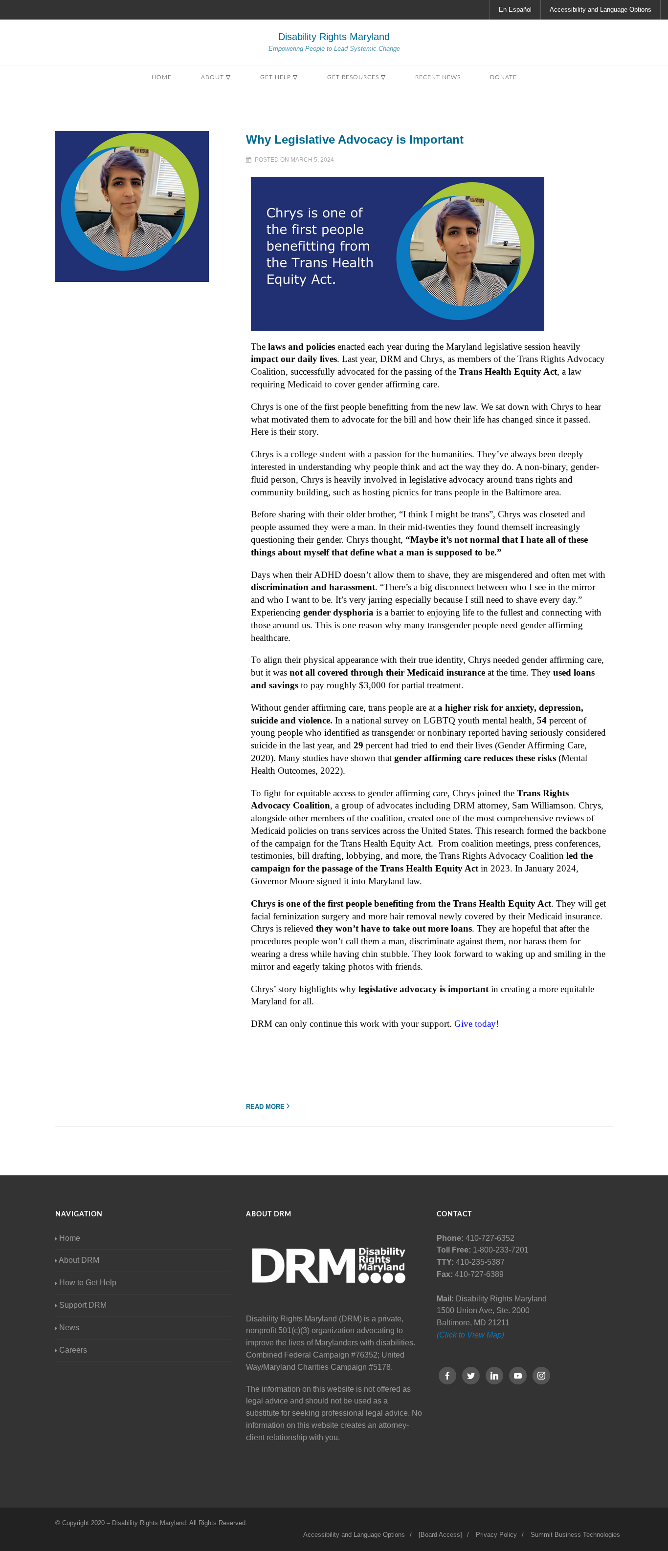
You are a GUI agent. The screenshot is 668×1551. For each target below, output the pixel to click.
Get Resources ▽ (356, 77)
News (69, 1327)
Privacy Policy (496, 1534)
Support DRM (83, 1305)
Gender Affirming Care (541, 745)
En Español (515, 9)
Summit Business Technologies (575, 1534)
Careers (73, 1350)
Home (162, 77)
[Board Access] (440, 1534)
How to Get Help (87, 1282)
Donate (503, 77)
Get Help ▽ (279, 77)
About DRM (79, 1260)
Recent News (438, 77)
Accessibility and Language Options (600, 9)
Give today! (476, 1024)
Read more (265, 1106)
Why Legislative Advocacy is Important (355, 139)
